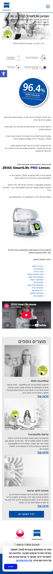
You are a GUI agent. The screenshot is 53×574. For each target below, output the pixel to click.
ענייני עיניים (38, 271)
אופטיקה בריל (37, 288)
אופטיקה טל (38, 282)
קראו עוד (43, 396)
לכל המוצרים (26, 514)
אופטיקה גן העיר (36, 280)
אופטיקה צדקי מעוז (35, 285)
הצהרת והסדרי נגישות (28, 545)
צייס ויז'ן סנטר (37, 266)
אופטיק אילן (38, 269)
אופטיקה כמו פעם (36, 277)
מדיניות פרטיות (24, 560)
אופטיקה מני (38, 296)
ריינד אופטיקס (37, 290)
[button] (3, 73)
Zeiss (6, 6)
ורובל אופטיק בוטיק (35, 274)
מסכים (10, 566)
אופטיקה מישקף (36, 293)
